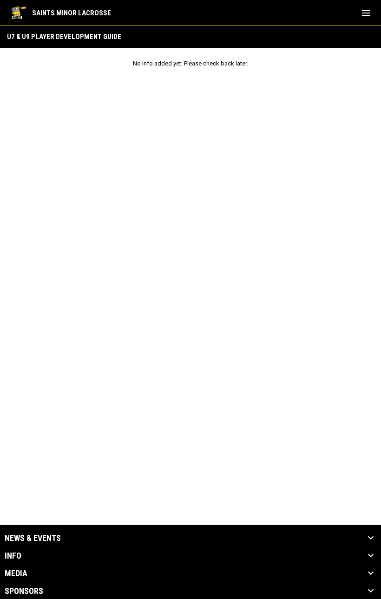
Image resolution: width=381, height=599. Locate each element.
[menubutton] (366, 13)
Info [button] (13, 556)
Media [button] (16, 573)
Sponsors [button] (24, 591)
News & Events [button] (33, 538)
